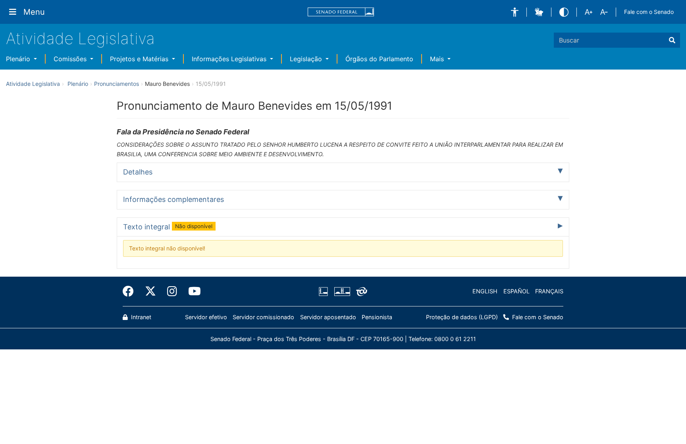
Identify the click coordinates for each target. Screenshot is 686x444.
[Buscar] (672, 40)
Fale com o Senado (649, 11)
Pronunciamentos (116, 83)
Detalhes (137, 172)
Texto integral (167, 227)
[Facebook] (131, 291)
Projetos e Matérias (140, 59)
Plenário (19, 59)
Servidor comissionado (263, 317)
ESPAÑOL (516, 291)
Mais (438, 59)
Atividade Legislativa (80, 38)
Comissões (71, 59)
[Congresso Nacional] (342, 291)
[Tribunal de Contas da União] (360, 291)
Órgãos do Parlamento (379, 59)
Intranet (140, 317)
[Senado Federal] (341, 12)
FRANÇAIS (549, 291)
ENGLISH (484, 291)
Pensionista (377, 317)
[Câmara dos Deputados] (325, 291)
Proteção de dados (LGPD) (462, 317)
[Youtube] (192, 291)
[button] (514, 12)
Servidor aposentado (328, 317)
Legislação (307, 59)
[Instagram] (172, 291)
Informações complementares (173, 199)
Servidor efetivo (206, 317)
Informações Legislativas (230, 59)
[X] (150, 291)
